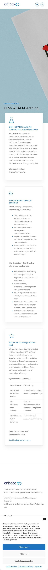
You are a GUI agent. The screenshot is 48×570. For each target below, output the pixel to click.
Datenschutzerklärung (26, 566)
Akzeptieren (24, 547)
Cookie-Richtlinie (11, 566)
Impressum (38, 566)
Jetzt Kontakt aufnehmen (19, 440)
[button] (44, 519)
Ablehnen (24, 554)
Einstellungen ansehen (24, 561)
